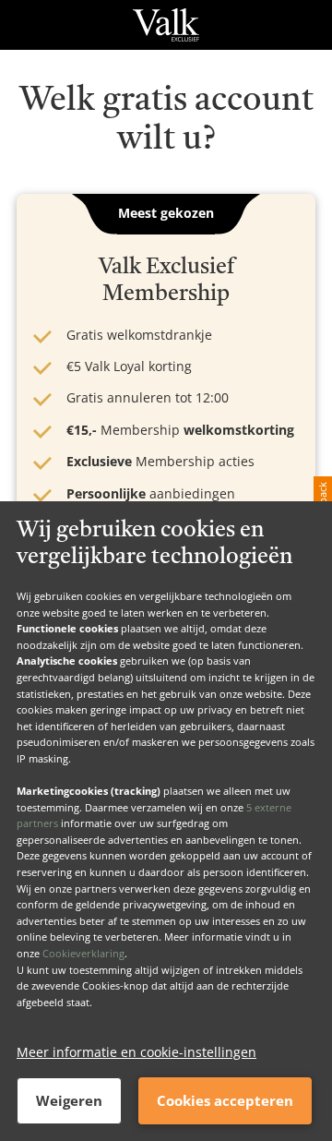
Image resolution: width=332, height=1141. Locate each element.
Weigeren (69, 1100)
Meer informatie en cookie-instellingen (136, 1052)
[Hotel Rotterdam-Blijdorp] (165, 25)
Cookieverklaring (83, 953)
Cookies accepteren (225, 1100)
